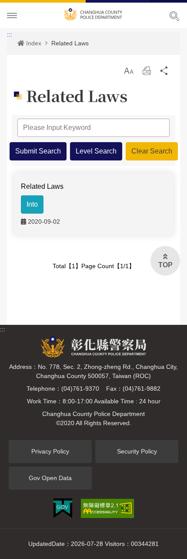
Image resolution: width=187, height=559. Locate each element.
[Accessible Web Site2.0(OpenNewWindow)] (107, 508)
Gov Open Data (50, 477)
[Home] (93, 13)
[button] (128, 70)
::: (9, 34)
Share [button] (164, 70)
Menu (12, 15)
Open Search (174, 16)
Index (33, 43)
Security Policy (137, 451)
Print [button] (146, 70)
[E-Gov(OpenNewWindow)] (62, 508)
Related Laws (70, 43)
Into (32, 204)
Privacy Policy (50, 451)
